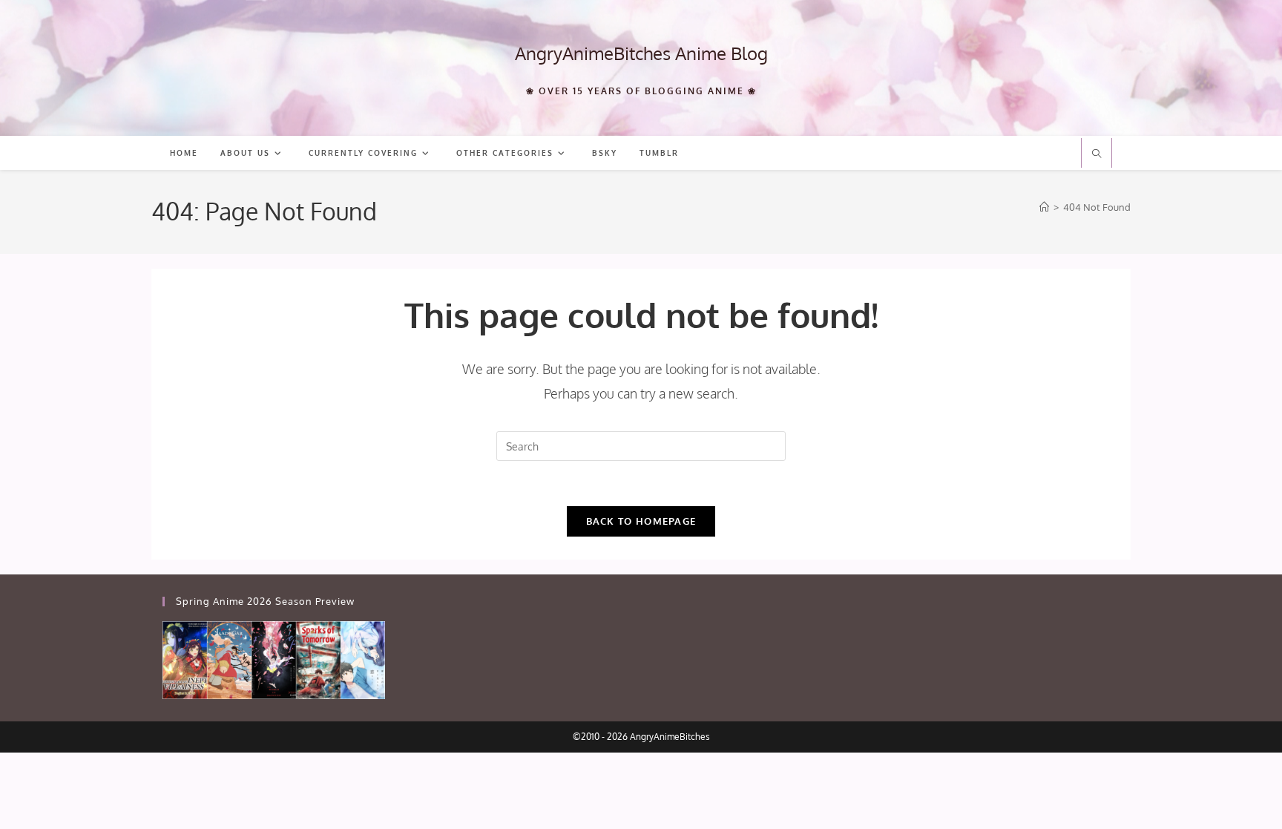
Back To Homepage (641, 521)
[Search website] (1096, 154)
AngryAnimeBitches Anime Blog (641, 53)
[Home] (1044, 207)
